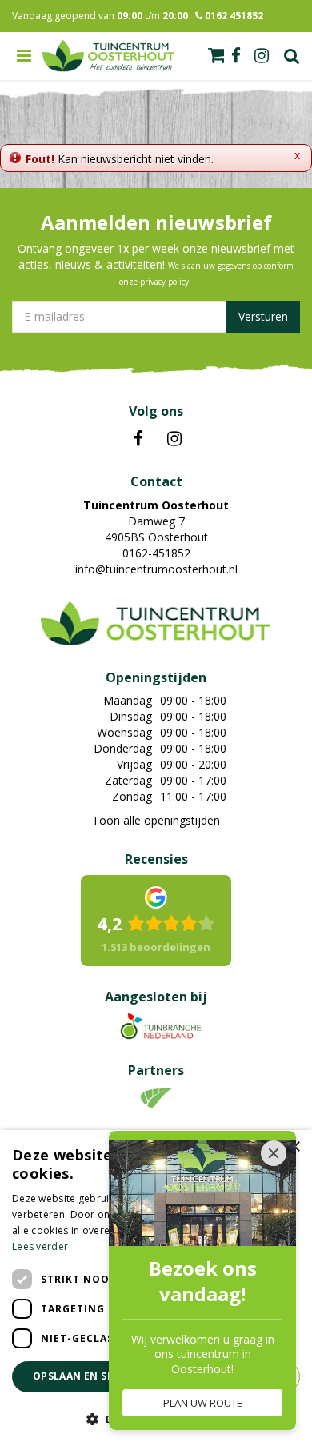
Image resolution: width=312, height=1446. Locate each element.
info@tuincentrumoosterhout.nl (156, 569)
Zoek (292, 56)
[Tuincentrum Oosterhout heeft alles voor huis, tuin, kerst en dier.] (108, 56)
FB (138, 439)
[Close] (273, 1153)
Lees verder (40, 1246)
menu (24, 56)
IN (174, 439)
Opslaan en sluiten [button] (89, 1376)
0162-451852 (156, 553)
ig (262, 56)
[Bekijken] (216, 55)
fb (236, 56)
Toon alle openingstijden (156, 820)
